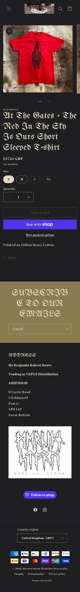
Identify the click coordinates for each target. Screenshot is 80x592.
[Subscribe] (66, 329)
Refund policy (36, 573)
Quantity (9, 189)
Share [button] (12, 258)
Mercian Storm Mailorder (38, 568)
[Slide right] (49, 101)
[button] (8, 8)
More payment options (40, 234)
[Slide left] (30, 101)
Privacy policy (57, 573)
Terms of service (42, 580)
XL (51, 180)
